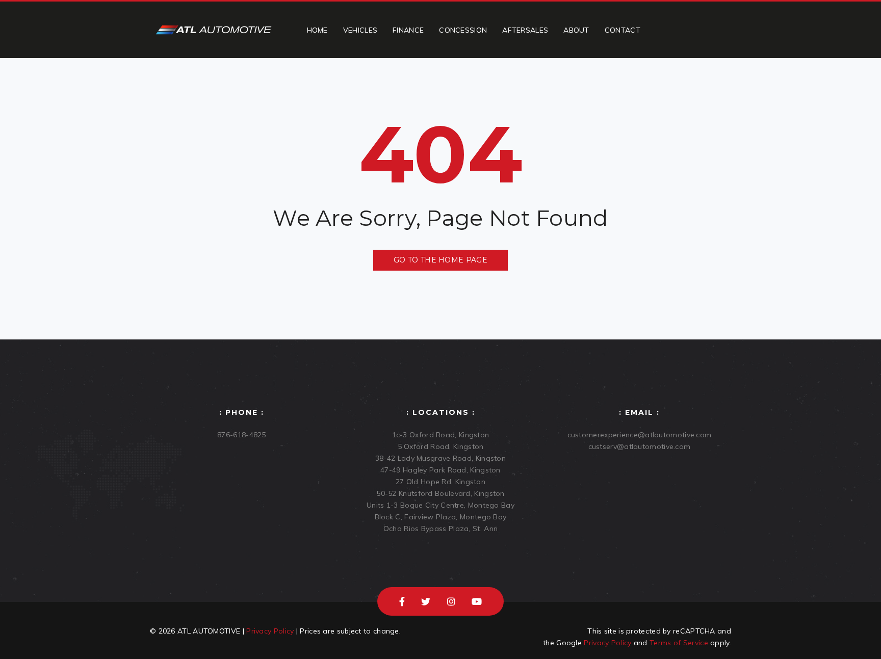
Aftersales (525, 30)
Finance (408, 30)
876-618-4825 (241, 434)
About (576, 30)
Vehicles (360, 30)
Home (317, 30)
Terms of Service (679, 642)
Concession (463, 30)
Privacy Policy (270, 631)
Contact (622, 30)
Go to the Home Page (440, 260)
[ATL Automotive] (213, 30)
